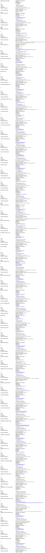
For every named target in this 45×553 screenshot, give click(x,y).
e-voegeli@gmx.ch (20, 318)
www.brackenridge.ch (20, 90)
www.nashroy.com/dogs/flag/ (21, 477)
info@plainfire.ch (20, 74)
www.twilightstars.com (20, 359)
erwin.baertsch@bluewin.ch (21, 142)
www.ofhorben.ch (19, 62)
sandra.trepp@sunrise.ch (21, 515)
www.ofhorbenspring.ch (20, 279)
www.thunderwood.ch (20, 18)
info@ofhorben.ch (20, 61)
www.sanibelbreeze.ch (20, 372)
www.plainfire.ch (19, 75)
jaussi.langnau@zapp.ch (21, 115)
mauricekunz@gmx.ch (21, 155)
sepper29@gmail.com (21, 129)
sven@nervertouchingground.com (22, 411)
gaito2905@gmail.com (21, 528)
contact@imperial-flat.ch (21, 398)
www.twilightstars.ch (20, 516)
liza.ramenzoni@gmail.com (21, 501)
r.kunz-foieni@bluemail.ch (21, 223)
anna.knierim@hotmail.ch (21, 294)
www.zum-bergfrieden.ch (20, 346)
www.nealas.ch (19, 116)
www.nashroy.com (19, 331)
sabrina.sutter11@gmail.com (22, 17)
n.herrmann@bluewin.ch (21, 102)
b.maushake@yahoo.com (21, 464)
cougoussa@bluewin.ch (21, 89)
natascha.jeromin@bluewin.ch (22, 181)
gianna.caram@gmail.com (21, 543)
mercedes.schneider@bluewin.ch (22, 194)
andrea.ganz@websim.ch (21, 306)
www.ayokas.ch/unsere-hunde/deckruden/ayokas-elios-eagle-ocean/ (26, 49)
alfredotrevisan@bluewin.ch (21, 168)
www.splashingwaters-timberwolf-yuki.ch (23, 425)
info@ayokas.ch (20, 48)
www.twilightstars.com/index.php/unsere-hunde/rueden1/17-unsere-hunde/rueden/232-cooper (30, 502)
